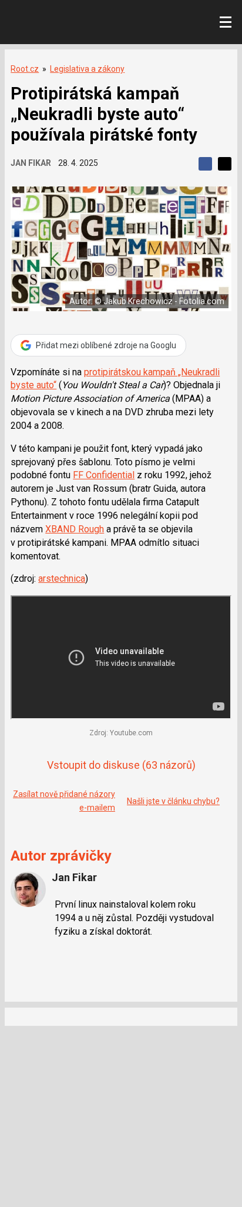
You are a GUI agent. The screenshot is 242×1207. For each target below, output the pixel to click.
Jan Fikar (31, 163)
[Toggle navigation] (225, 22)
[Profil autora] (28, 889)
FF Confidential (104, 475)
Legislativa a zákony (87, 69)
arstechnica (61, 578)
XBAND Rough (74, 529)
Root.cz (25, 69)
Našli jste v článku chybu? (173, 801)
